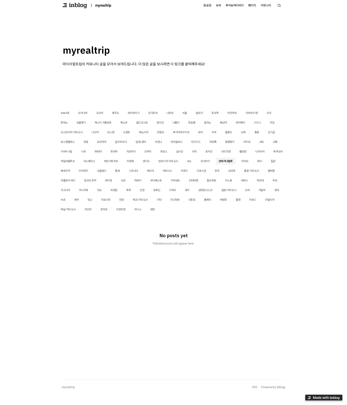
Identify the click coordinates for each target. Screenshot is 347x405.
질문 (273, 161)
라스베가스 (89, 161)
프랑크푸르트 (111, 161)
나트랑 (170, 113)
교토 (261, 142)
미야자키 (83, 171)
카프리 (184, 171)
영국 (277, 190)
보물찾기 (81, 122)
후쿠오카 (278, 151)
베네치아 (65, 171)
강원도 (160, 132)
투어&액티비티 (235, 5)
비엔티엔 (120, 209)
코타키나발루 (225, 161)
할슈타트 (211, 180)
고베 (275, 142)
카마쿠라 (232, 113)
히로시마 (105, 199)
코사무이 (205, 161)
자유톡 (212, 142)
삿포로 (191, 199)
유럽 (86, 142)
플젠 (238, 199)
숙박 (218, 5)
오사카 (99, 113)
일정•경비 (141, 142)
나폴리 (176, 122)
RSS (254, 387)
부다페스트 (156, 180)
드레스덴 (201, 171)
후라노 (64, 122)
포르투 (214, 113)
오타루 (231, 171)
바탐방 (223, 199)
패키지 (252, 5)
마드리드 (195, 142)
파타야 (98, 151)
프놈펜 (191, 122)
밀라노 (207, 122)
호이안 (160, 122)
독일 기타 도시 (68, 209)
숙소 (189, 161)
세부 (76, 199)
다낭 (99, 190)
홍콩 (256, 132)
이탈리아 (269, 199)
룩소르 (123, 122)
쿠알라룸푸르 (68, 161)
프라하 (113, 151)
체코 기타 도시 (140, 199)
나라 (83, 151)
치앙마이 (131, 151)
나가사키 (259, 151)
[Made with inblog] (324, 398)
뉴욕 (243, 132)
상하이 (147, 151)
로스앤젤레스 (68, 142)
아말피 (262, 190)
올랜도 (228, 132)
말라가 (199, 113)
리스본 (228, 180)
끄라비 (172, 190)
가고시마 (65, 190)
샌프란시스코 (205, 190)
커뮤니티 (266, 5)
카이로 (246, 142)
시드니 (257, 122)
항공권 (207, 5)
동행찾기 (229, 142)
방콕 (217, 171)
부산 (274, 180)
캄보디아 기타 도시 (168, 161)
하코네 (260, 180)
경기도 (146, 161)
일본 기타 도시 (228, 190)
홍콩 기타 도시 (251, 171)
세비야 (150, 171)
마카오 (244, 161)
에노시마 (143, 132)
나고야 (95, 132)
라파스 (244, 180)
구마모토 (175, 180)
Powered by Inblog (273, 387)
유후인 (156, 190)
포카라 (103, 209)
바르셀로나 (176, 142)
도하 (247, 190)
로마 (200, 132)
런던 (121, 199)
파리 (259, 161)
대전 (152, 209)
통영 (117, 171)
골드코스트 (142, 122)
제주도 (115, 113)
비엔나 (158, 142)
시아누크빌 (66, 151)
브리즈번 (226, 151)
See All (65, 113)
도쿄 (123, 180)
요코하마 (101, 142)
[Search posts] (279, 5)
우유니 (252, 199)
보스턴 (110, 132)
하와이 (137, 180)
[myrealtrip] (75, 5)
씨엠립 (113, 190)
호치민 (208, 151)
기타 (159, 199)
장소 (90, 199)
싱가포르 (152, 113)
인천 (142, 190)
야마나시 (167, 171)
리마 (194, 151)
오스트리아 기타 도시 (72, 132)
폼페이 (207, 199)
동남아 (223, 122)
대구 (187, 190)
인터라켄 (193, 180)
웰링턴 (242, 151)
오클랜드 (101, 171)
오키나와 (82, 113)
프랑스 (163, 151)
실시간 (179, 151)
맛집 (272, 122)
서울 (184, 113)
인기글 (271, 132)
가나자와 (174, 199)
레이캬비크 (133, 113)
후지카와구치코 (181, 132)
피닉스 (137, 209)
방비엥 (108, 180)
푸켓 (128, 190)
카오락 (88, 209)
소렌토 (126, 132)
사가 (268, 113)
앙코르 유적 (90, 180)
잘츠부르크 (121, 142)
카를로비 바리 (68, 180)
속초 (63, 199)
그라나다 (133, 171)
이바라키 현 (252, 113)
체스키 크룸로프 (103, 122)
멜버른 (271, 171)
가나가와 (83, 190)
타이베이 (240, 122)
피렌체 (130, 161)
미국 (214, 132)
